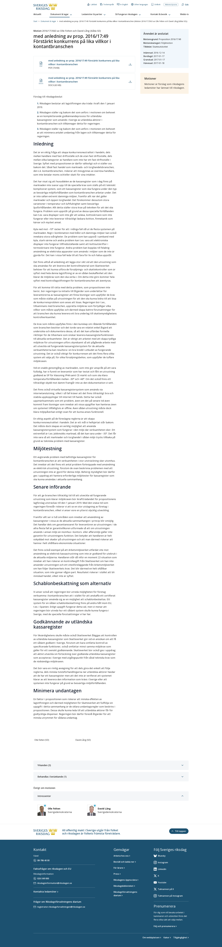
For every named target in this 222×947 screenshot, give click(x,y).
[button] (61, 14)
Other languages (141, 4)
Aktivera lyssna (171, 4)
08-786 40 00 (43, 860)
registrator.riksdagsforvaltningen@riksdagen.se (61, 906)
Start (35, 21)
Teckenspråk (108, 4)
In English (124, 4)
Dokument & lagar (48, 21)
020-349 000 (43, 878)
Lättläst (94, 4)
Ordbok (157, 4)
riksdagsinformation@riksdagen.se (54, 883)
